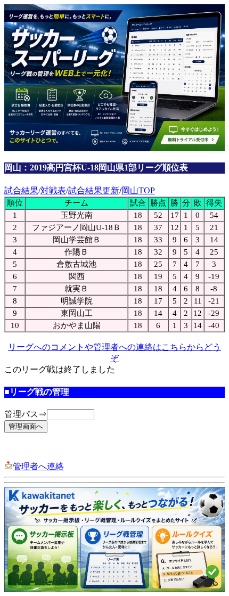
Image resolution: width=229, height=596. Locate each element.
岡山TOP (138, 190)
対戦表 (53, 190)
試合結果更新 (93, 190)
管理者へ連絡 (38, 466)
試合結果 (21, 190)
